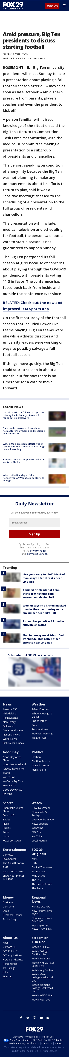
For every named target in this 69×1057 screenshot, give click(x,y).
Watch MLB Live (41, 958)
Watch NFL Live (41, 947)
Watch (37, 803)
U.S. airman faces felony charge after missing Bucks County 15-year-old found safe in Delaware (24, 415)
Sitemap (7, 976)
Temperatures (40, 729)
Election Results (41, 761)
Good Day (10, 752)
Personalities (10, 963)
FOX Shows (9, 858)
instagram (34, 1018)
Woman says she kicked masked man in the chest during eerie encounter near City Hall (44, 609)
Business (8, 902)
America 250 (10, 709)
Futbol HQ (9, 815)
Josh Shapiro (39, 769)
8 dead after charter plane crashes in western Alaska (24, 461)
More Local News (13, 730)
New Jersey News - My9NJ (42, 912)
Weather (38, 704)
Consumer (9, 906)
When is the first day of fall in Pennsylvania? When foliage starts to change (23, 477)
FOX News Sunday (13, 743)
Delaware (8, 726)
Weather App (39, 737)
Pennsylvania (10, 717)
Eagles (6, 819)
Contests (8, 854)
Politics (37, 752)
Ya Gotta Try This (13, 781)
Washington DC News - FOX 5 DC (42, 927)
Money (8, 897)
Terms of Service (37, 553)
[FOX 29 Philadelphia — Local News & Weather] (13, 5)
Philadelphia (9, 713)
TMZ (5, 867)
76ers (6, 832)
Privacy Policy (38, 550)
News (7, 704)
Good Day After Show (12, 758)
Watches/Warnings (42, 733)
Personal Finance (12, 915)
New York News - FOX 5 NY (42, 919)
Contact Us (9, 947)
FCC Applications (12, 955)
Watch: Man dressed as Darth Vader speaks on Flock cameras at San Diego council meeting (24, 446)
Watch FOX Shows (13, 871)
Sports (8, 803)
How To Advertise (13, 959)
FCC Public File (11, 951)
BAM (34, 863)
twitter (28, 1018)
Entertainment (15, 849)
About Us (10, 938)
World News (10, 738)
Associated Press (11, 53)
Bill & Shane (38, 871)
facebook (21, 1018)
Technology (9, 919)
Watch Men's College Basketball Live (42, 977)
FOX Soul (37, 832)
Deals (6, 910)
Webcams (37, 828)
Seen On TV (9, 785)
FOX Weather (39, 721)
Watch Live (52, 6)
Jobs (5, 972)
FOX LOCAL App (41, 906)
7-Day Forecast (40, 709)
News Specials (40, 823)
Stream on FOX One (40, 940)
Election (36, 757)
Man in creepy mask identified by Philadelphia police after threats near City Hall (43, 639)
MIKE (35, 858)
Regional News (39, 899)
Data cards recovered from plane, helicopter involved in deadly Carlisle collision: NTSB (24, 430)
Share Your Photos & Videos (13, 877)
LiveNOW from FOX (43, 819)
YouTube (37, 836)
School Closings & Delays (42, 715)
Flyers (6, 823)
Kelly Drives (38, 875)
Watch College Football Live (40, 952)
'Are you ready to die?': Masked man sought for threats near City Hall (44, 578)
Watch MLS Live (41, 999)
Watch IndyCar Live (43, 970)
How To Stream (41, 808)
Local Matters (40, 840)
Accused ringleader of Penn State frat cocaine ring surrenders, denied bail (41, 593)
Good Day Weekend (14, 764)
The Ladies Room (42, 884)
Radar (35, 725)
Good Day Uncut (12, 789)
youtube (41, 1018)
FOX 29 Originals (39, 851)
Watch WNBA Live (42, 995)
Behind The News (42, 867)
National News (11, 734)
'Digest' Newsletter (14, 768)
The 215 (36, 880)
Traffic (6, 772)
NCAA (25, 53)
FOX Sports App (12, 840)
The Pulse (37, 888)
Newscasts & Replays (39, 813)
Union (6, 836)
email (48, 1018)
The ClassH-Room (13, 863)
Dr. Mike (7, 794)
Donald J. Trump (41, 765)
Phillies (7, 828)
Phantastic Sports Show (13, 809)
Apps (5, 942)
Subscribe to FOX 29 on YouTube (30, 655)
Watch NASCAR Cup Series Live (43, 964)
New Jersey (9, 722)
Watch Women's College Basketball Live (42, 988)
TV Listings (9, 968)
